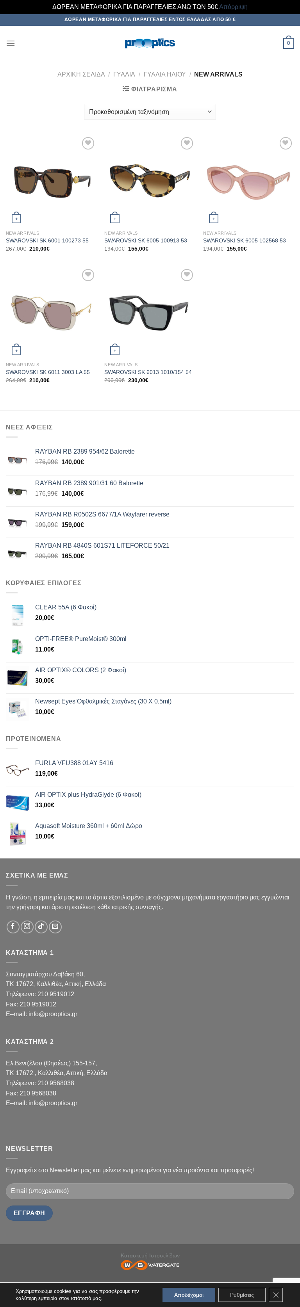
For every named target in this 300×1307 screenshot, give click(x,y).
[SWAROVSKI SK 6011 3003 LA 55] (51, 312)
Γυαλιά (124, 74)
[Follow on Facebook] (13, 927)
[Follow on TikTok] (41, 927)
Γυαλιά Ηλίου (165, 74)
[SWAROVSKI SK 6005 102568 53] (248, 180)
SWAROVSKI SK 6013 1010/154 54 (148, 372)
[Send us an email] (55, 927)
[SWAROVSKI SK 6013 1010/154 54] (149, 312)
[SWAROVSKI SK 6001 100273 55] (51, 180)
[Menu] (10, 43)
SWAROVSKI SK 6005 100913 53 (145, 240)
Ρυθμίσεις (242, 1295)
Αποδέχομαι (189, 1295)
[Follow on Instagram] (27, 927)
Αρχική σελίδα (81, 74)
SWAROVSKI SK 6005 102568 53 (244, 240)
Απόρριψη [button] (233, 7)
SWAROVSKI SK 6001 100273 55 (47, 240)
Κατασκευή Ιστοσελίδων (150, 1255)
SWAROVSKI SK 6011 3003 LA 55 (48, 372)
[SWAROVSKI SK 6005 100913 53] (149, 180)
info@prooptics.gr (53, 1014)
